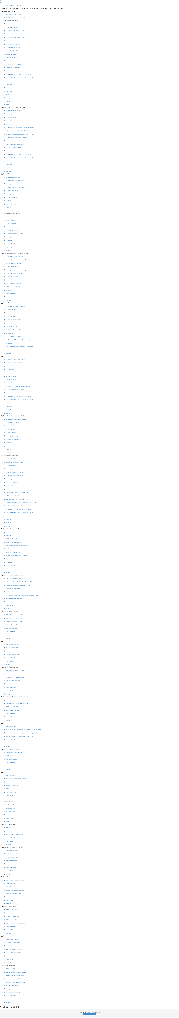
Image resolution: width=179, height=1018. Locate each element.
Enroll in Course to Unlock (89, 1014)
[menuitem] (1, 3)
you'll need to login (95, 1012)
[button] (1, 1)
